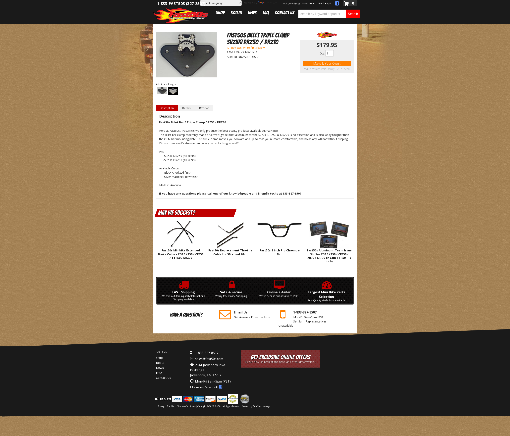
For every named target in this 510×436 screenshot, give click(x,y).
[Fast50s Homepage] (181, 15)
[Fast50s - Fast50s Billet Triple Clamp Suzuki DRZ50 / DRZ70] (327, 35)
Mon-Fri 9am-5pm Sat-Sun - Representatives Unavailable (303, 318)
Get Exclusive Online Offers (280, 359)
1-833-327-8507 (206, 353)
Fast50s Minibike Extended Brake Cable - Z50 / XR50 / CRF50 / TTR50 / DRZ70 (180, 253)
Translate (271, 3)
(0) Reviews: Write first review (246, 47)
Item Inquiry (327, 69)
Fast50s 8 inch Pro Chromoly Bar (280, 252)
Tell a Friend (343, 69)
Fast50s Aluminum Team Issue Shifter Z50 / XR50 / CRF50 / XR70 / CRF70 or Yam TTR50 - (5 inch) (329, 255)
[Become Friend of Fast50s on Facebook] (337, 4)
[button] (329, 14)
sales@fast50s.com (209, 359)
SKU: (230, 52)
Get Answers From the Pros (252, 314)
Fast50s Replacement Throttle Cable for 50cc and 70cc (230, 252)
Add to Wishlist (312, 69)
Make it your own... (327, 63)
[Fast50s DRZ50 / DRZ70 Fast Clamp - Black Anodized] (186, 55)
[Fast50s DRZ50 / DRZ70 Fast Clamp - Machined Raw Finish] (173, 91)
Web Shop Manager (262, 406)
